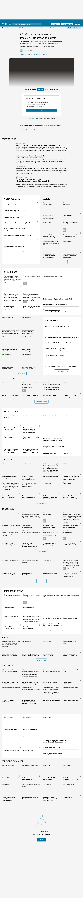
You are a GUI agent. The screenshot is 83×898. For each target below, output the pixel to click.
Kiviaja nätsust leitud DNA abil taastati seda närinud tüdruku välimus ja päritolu (70, 497)
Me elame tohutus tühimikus (12, 217)
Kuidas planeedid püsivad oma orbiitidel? (57, 299)
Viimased (9, 27)
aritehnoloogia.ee (60, 20)
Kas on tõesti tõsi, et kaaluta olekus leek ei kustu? (60, 618)
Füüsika (42, 27)
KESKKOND (22, 31)
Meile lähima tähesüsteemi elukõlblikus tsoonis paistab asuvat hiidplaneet (30, 450)
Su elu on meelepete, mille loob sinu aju (55, 355)
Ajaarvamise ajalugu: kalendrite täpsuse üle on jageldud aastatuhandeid (29, 478)
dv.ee (23, 20)
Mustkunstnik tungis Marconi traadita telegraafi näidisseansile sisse (50, 497)
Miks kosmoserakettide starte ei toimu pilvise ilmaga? (19, 223)
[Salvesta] (37, 203)
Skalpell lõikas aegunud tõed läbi (11, 778)
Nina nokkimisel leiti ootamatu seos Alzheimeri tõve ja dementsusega (50, 217)
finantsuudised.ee (52, 20)
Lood (17, 143)
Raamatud (52, 27)
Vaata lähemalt (31, 118)
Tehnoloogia (32, 27)
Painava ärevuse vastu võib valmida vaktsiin (57, 361)
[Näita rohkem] (73, 21)
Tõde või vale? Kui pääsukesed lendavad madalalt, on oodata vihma (29, 545)
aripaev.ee (18, 20)
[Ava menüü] (10, 24)
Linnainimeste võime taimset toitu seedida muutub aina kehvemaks (49, 236)
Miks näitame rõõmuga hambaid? (51, 700)
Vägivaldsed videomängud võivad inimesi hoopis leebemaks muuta (55, 741)
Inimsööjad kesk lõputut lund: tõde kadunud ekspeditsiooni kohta (8, 798)
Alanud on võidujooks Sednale (12, 288)
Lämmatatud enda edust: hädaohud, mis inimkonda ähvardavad (38, 145)
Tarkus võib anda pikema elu (52, 747)
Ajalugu (47, 27)
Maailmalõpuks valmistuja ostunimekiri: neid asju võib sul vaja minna (41, 168)
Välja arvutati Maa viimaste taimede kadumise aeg (18, 235)
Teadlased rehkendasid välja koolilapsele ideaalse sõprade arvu (62, 337)
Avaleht (4, 27)
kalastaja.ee (12, 20)
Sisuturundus (22, 177)
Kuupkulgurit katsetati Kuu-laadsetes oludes (55, 304)
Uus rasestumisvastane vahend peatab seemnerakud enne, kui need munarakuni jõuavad (10, 331)
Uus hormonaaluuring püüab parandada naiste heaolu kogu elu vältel (49, 255)
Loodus (37, 27)
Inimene (14, 27)
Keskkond (22, 129)
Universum (25, 27)
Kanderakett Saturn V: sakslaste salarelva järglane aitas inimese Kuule (70, 779)
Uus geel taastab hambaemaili (71, 700)
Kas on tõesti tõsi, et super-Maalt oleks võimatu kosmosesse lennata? (11, 450)
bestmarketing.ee (28, 20)
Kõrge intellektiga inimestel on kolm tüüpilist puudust (61, 366)
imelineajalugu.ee (5, 20)
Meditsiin (19, 27)
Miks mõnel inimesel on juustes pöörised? (54, 631)
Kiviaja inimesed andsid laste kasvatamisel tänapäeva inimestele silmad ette (71, 478)
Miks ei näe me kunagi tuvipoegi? (11, 525)
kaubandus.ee (68, 20)
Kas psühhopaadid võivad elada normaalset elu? (58, 343)
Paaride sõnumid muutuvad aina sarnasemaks (57, 326)
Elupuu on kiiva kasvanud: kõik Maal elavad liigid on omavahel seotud (70, 575)
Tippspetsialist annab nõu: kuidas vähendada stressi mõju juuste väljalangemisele (33, 180)
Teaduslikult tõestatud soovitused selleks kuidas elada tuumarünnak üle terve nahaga (31, 157)
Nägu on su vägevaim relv (52, 332)
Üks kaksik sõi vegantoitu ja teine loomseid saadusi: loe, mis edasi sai (70, 255)
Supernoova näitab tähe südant (31, 288)
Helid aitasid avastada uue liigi (12, 204)
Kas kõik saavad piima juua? (50, 682)
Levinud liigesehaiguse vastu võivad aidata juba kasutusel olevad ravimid (29, 701)
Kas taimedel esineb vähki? (50, 573)
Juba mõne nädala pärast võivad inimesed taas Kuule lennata (10, 307)
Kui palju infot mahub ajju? (30, 729)
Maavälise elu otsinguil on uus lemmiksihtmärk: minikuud (53, 439)
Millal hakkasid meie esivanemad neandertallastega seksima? (28, 331)
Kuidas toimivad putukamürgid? (15, 246)
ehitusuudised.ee (36, 20)
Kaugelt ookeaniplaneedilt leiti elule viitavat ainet (56, 453)
